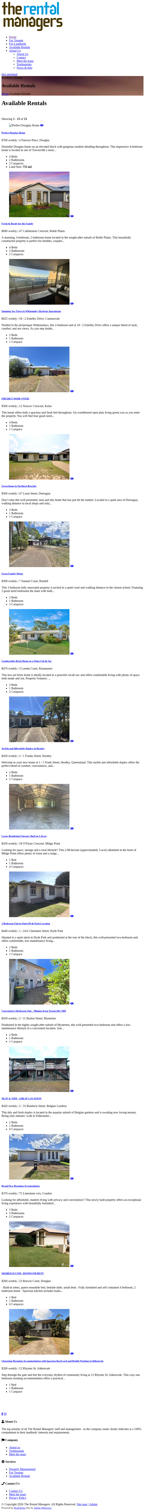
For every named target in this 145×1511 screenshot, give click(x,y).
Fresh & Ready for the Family (17, 223)
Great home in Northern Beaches (19, 486)
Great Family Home (12, 573)
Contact (21, 57)
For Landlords (17, 43)
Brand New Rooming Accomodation (21, 1186)
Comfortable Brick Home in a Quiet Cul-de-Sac (27, 661)
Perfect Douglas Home (13, 132)
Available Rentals (19, 47)
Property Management (22, 1469)
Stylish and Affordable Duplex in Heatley (23, 748)
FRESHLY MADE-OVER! (15, 398)
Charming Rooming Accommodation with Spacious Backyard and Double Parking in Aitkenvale (52, 1361)
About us (14, 1447)
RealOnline (20, 1507)
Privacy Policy (17, 1497)
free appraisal (9, 74)
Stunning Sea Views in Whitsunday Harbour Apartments (31, 311)
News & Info (24, 67)
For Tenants (16, 40)
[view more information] (41, 125)
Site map (82, 1504)
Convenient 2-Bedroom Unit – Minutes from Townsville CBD (34, 1010)
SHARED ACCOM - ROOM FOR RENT (23, 1273)
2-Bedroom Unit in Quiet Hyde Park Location (26, 923)
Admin (93, 1504)
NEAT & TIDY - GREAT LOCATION (21, 1098)
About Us (15, 50)
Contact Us (15, 1491)
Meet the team (25, 61)
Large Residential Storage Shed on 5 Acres (24, 836)
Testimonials (24, 64)
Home (12, 37)
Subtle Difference (43, 1507)
